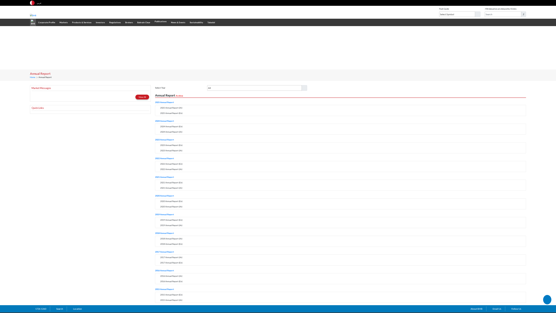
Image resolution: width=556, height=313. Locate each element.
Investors (100, 22)
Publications (161, 21)
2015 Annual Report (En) (171, 294)
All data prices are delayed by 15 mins (501, 9)
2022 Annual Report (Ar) (171, 169)
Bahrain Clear (143, 22)
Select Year (160, 88)
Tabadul (211, 22)
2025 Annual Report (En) (171, 113)
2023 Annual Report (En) (171, 145)
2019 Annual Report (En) (171, 220)
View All (142, 97)
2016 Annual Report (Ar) (171, 276)
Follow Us (516, 308)
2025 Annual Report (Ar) (171, 108)
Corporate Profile (46, 22)
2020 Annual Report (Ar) (171, 206)
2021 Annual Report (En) (171, 182)
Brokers (129, 22)
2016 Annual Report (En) (171, 281)
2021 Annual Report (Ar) (171, 188)
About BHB (476, 308)
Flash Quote (444, 9)
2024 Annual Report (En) (171, 126)
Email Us (497, 308)
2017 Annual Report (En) (171, 262)
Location (77, 308)
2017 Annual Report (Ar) (171, 257)
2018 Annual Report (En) (171, 244)
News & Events (178, 22)
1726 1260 (40, 308)
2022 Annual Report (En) (171, 164)
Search (59, 308)
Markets (64, 22)
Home (32, 77)
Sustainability (196, 22)
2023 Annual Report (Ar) (171, 150)
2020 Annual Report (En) (171, 201)
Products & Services (82, 22)
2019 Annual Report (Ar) (171, 225)
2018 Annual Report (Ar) (171, 238)
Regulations (115, 22)
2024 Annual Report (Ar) (171, 132)
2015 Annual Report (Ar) (171, 300)
